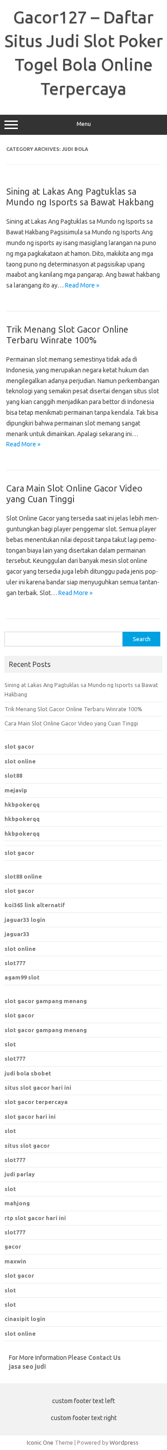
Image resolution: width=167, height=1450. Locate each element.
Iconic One (40, 1442)
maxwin (15, 1261)
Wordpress (124, 1442)
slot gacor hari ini (30, 1116)
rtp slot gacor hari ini (35, 1218)
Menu (84, 124)
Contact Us (104, 1357)
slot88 (13, 775)
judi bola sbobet (27, 1073)
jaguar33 (16, 934)
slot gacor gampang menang (45, 1001)
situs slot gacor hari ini (37, 1087)
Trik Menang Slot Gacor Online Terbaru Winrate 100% (67, 334)
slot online (20, 761)
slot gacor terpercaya (36, 1102)
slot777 (14, 963)
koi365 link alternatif (34, 905)
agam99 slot (22, 977)
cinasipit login (24, 1319)
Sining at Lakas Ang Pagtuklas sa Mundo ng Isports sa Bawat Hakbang (80, 196)
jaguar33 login (24, 920)
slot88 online (23, 876)
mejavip (15, 790)
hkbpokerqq (22, 804)
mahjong (17, 1203)
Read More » (82, 285)
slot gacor (19, 746)
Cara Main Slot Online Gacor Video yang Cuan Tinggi (71, 723)
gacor (12, 1246)
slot (10, 1044)
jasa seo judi (27, 1366)
